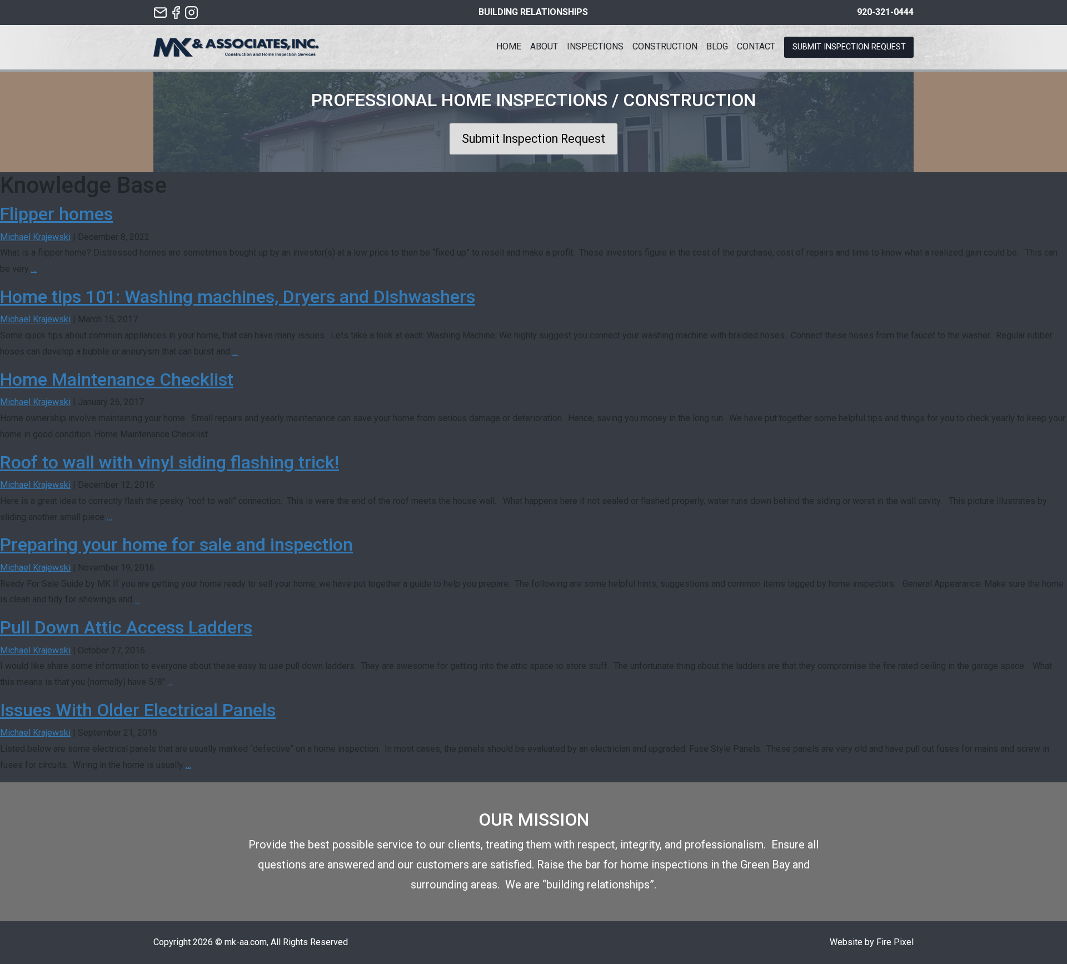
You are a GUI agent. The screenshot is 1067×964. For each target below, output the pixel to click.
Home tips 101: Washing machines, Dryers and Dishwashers (237, 296)
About (544, 46)
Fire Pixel (895, 942)
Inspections (595, 46)
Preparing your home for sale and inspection (176, 544)
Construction (664, 46)
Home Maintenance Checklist (116, 379)
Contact (756, 46)
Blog (717, 46)
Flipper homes (56, 213)
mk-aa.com (246, 942)
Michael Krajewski (35, 237)
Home (508, 46)
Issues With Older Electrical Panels (138, 710)
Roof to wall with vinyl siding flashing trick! (169, 462)
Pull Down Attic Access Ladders (126, 627)
